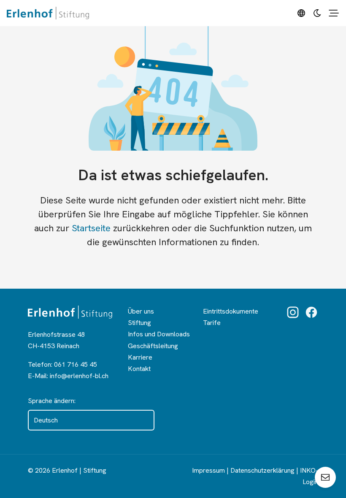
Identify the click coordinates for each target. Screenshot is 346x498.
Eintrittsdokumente (230, 311)
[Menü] (333, 13)
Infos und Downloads (159, 334)
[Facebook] (311, 312)
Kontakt (139, 368)
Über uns (141, 311)
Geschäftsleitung (153, 345)
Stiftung (139, 322)
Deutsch (46, 420)
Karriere (140, 357)
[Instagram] (293, 312)
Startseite (91, 228)
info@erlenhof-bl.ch (79, 375)
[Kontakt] (325, 477)
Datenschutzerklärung (262, 470)
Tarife (212, 322)
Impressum (208, 470)
